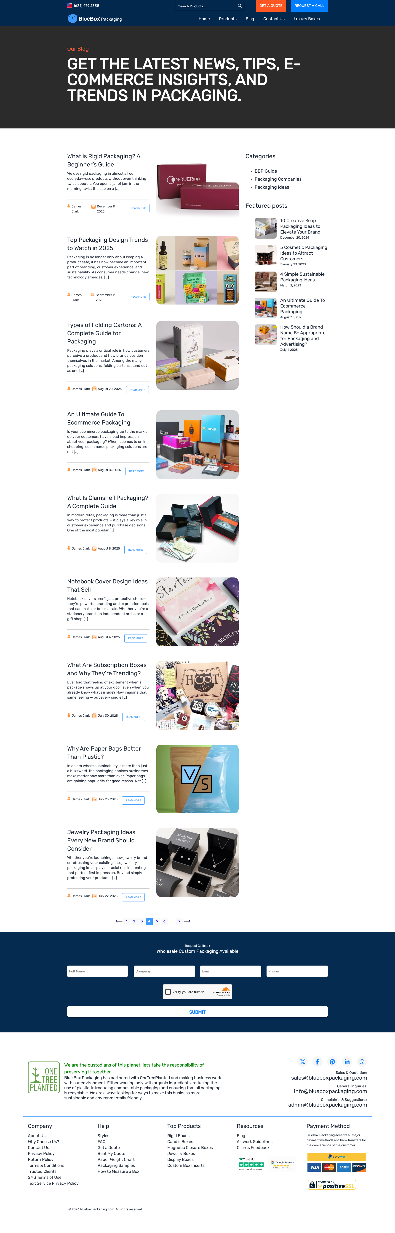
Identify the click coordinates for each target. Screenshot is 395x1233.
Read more (138, 208)
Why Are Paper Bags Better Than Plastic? (104, 752)
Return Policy (40, 1159)
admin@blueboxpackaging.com (327, 1104)
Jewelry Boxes (181, 1153)
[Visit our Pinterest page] (332, 1061)
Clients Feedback (253, 1147)
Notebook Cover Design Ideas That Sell (107, 585)
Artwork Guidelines (254, 1141)
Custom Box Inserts (186, 1165)
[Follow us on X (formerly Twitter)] (302, 1061)
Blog (250, 18)
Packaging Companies (278, 179)
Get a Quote (109, 1147)
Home (204, 18)
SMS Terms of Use (44, 1177)
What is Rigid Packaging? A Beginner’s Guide (103, 160)
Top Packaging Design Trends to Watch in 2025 (107, 244)
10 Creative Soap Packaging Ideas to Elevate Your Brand (300, 226)
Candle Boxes (180, 1141)
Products (228, 18)
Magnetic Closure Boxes (190, 1147)
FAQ (101, 1141)
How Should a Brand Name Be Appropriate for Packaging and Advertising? (303, 335)
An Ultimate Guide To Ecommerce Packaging (99, 418)
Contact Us (274, 18)
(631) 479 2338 (86, 5)
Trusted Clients (42, 1171)
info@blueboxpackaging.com (330, 1091)
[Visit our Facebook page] (317, 1061)
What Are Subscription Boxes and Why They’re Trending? (107, 669)
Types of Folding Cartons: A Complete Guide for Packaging (104, 333)
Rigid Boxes (178, 1135)
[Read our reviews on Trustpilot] (251, 1171)
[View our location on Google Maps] (282, 1171)
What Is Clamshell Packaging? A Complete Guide (107, 502)
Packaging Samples (116, 1165)
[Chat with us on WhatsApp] (362, 1061)
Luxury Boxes (307, 18)
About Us (36, 1135)
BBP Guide (266, 171)
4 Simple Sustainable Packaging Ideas (302, 277)
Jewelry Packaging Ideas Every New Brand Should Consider (101, 840)
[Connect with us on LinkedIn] (347, 1061)
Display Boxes (180, 1159)
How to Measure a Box (118, 1171)
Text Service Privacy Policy (53, 1183)
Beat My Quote (111, 1153)
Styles (103, 1135)
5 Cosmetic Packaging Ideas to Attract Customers (303, 253)
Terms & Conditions (46, 1165)
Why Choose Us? (43, 1141)
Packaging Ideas (272, 187)
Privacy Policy (41, 1153)
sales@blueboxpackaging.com (329, 1077)
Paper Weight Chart (116, 1159)
